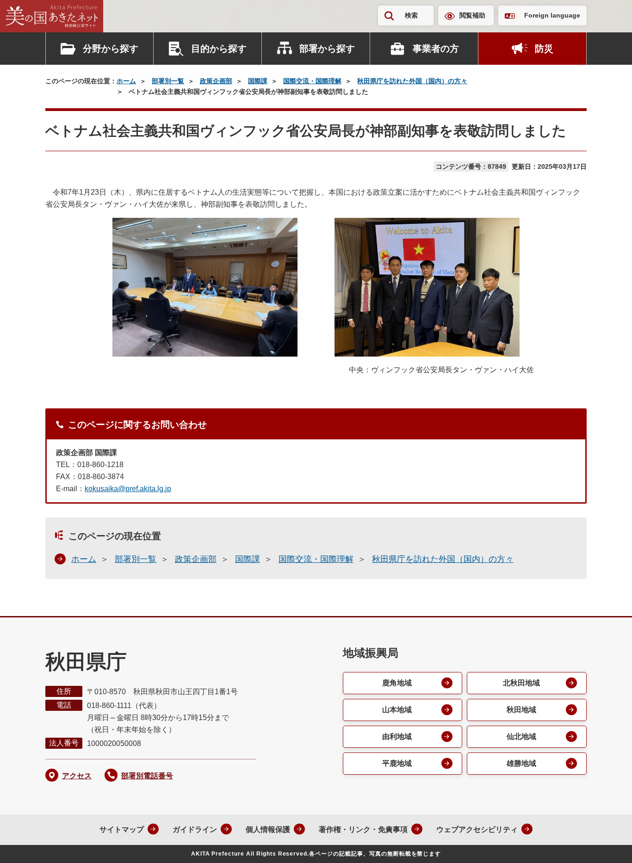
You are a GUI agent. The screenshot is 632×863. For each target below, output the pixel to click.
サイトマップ (121, 829)
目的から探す (219, 48)
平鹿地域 (397, 763)
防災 (544, 48)
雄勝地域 (521, 763)
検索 (411, 15)
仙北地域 (521, 736)
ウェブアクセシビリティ (477, 829)
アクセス (77, 776)
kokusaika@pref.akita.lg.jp (128, 489)
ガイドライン (195, 829)
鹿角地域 (397, 683)
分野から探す (110, 48)
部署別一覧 (168, 81)
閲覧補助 (472, 15)
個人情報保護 (268, 829)
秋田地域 (521, 710)
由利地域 (397, 736)
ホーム (126, 81)
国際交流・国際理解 (312, 81)
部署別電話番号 (147, 776)
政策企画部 (216, 81)
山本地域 (397, 710)
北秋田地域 (521, 683)
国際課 (257, 81)
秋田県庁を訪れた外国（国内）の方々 (412, 81)
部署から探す (327, 48)
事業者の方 (436, 48)
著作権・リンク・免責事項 (363, 829)
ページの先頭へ (606, 843)
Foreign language (552, 15)
